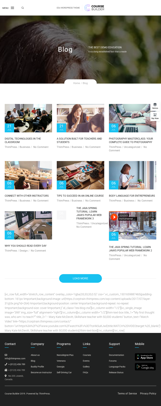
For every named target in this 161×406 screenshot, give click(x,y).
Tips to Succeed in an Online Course (80, 195)
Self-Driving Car (64, 372)
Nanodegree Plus (65, 355)
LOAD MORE (80, 278)
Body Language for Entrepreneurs (132, 195)
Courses (87, 355)
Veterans (61, 361)
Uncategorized (132, 147)
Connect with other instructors (27, 195)
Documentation (116, 355)
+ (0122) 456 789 (16, 364)
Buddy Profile (37, 366)
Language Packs (117, 366)
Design (24, 250)
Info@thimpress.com (15, 358)
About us (35, 355)
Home (76, 83)
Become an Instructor (41, 372)
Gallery (86, 366)
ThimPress (11, 147)
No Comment (40, 147)
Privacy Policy (148, 393)
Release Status (116, 372)
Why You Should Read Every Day (26, 245)
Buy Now (155, 118)
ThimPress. (44, 393)
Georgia (60, 366)
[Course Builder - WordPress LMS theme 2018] (80, 7)
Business (25, 147)
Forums (113, 361)
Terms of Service (127, 393)
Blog (33, 361)
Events (86, 361)
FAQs (85, 372)
